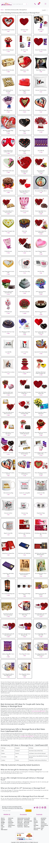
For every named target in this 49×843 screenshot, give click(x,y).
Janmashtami (43, 818)
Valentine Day (20, 819)
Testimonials (10, 818)
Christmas (36, 822)
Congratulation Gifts (28, 821)
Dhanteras (36, 829)
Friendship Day (20, 823)
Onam (35, 823)
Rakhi (35, 818)
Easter (42, 828)
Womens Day (26, 823)
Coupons (2, 826)
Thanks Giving (26, 819)
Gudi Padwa (36, 825)
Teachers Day (20, 826)
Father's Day (19, 822)
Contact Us (10, 823)
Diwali (35, 819)
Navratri (42, 821)
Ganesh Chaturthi (44, 825)
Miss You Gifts (26, 822)
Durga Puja (43, 819)
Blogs (2, 825)
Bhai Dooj (35, 821)
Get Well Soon (20, 825)
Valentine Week (20, 818)
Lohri (35, 826)
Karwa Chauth (44, 823)
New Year (26, 825)
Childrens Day (26, 826)
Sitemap (9, 826)
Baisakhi (42, 826)
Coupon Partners (11, 825)
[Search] (26, 4)
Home (2, 9)
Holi (41, 829)
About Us (2, 818)
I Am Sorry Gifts (27, 818)
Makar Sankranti (37, 828)
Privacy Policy (10, 822)
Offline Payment (4, 829)
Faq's (2, 828)
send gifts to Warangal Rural (27, 736)
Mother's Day (20, 821)
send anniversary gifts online (38, 711)
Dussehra (43, 822)
